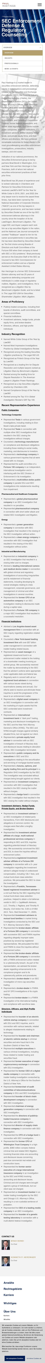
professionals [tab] (11, 63)
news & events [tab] (11, 69)
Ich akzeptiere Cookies (14, 1358)
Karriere (6, 1315)
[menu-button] (39, 5)
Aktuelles (7, 1319)
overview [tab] (9, 53)
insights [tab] (8, 58)
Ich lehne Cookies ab (34, 1358)
